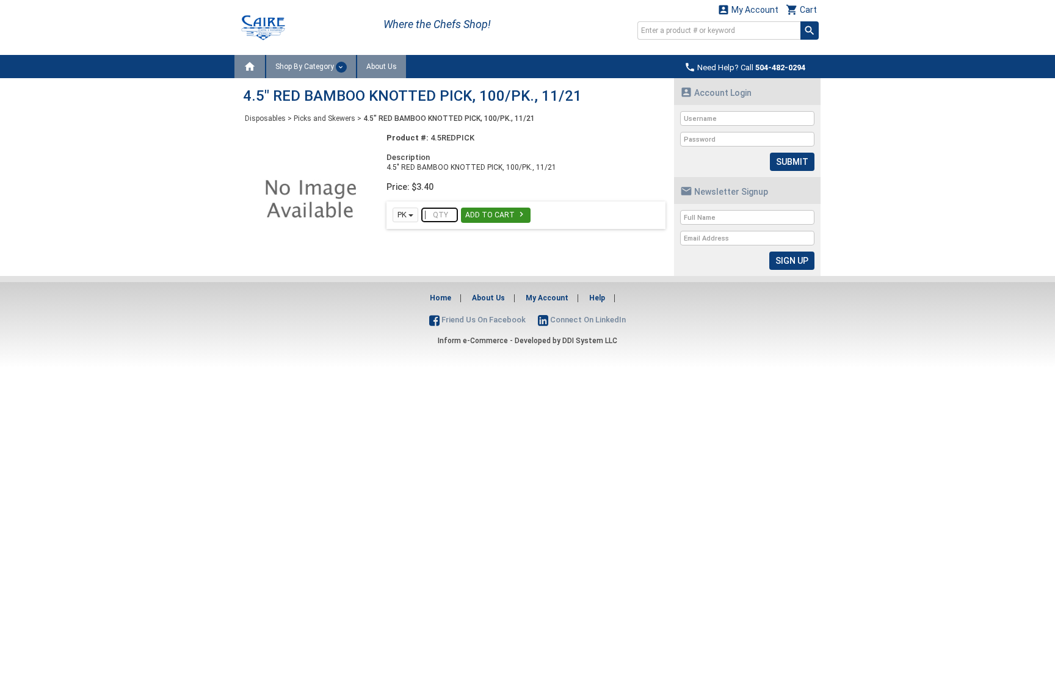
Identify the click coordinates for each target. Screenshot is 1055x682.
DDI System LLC (589, 340)
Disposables (265, 118)
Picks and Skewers (324, 118)
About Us (381, 66)
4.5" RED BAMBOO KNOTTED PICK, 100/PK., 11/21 (449, 118)
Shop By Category (305, 66)
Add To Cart (495, 214)
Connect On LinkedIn (587, 319)
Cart (801, 9)
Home (440, 298)
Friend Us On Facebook (483, 319)
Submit (792, 162)
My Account (747, 9)
